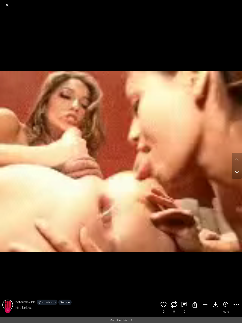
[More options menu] (237, 3)
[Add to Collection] (205, 305)
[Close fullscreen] (7, 5)
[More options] (236, 305)
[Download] (215, 305)
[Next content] (237, 172)
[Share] (194, 305)
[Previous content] (237, 159)
